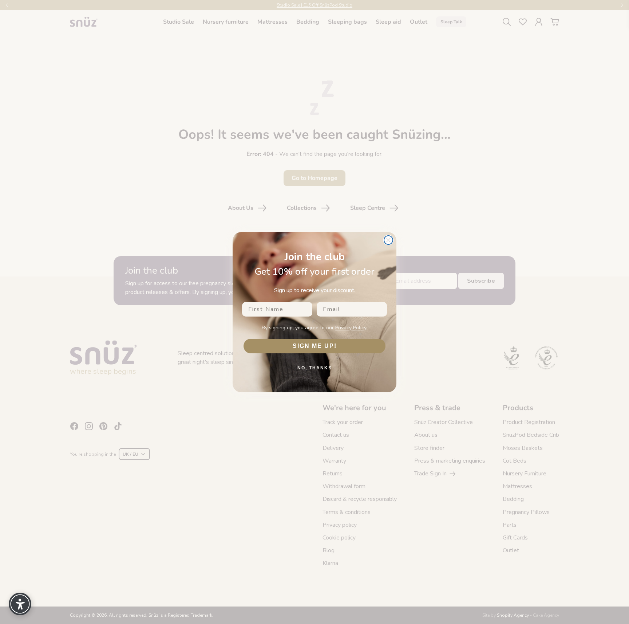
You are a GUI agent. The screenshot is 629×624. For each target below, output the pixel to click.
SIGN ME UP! (315, 346)
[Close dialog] (388, 240)
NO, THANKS (314, 367)
